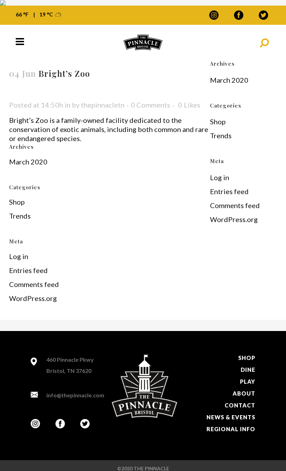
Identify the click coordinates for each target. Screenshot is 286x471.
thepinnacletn (103, 105)
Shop (17, 202)
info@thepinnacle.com (75, 395)
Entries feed (28, 270)
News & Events (230, 417)
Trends (20, 216)
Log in (18, 256)
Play (247, 381)
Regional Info (230, 429)
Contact (240, 405)
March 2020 (28, 161)
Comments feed (34, 284)
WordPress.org (33, 298)
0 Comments (150, 105)
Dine (248, 369)
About (244, 393)
